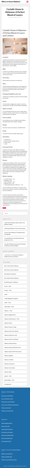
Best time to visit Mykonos (7, 395)
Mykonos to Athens (8, 359)
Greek (5, 294)
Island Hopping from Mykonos (11, 298)
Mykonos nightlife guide (7, 456)
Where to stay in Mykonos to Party (9, 459)
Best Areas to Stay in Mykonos (11, 270)
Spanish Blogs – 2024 (9, 380)
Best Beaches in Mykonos (10, 274)
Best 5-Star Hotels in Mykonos (11, 265)
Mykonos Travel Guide (9, 367)
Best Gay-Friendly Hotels (7, 438)
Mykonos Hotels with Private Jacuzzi (12, 351)
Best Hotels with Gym (6, 441)
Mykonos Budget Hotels (10, 314)
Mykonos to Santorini (9, 363)
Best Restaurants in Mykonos (11, 282)
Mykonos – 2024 (8, 310)
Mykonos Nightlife (8, 355)
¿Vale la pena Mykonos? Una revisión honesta (14, 228)
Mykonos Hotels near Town (10, 335)
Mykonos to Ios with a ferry (7, 410)
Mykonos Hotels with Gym (10, 343)
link (20, 121)
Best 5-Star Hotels (6, 426)
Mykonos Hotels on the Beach (11, 339)
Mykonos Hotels (8, 323)
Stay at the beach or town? (7, 398)
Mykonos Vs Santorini (6, 407)
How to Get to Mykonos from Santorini (10, 404)
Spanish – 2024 (7, 376)
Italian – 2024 (7, 302)
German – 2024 (7, 290)
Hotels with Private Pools (7, 429)
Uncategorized (7, 384)
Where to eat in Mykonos (7, 453)
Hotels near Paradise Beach (8, 435)
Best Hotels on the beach (7, 432)
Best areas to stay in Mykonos (8, 401)
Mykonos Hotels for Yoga (10, 327)
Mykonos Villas (7, 372)
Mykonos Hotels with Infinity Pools (12, 347)
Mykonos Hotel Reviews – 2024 (11, 319)
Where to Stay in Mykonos (11, 2)
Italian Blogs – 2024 (9, 306)
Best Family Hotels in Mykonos (11, 278)
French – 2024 (7, 286)
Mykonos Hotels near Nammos (11, 331)
